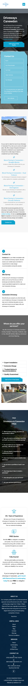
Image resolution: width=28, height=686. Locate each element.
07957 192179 (18, 657)
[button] (23, 4)
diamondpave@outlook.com (14, 661)
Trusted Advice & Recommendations (10, 370)
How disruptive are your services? (13, 477)
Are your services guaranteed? (12, 482)
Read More (14, 616)
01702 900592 (10, 657)
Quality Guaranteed (11, 374)
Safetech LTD (17, 682)
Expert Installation (10, 363)
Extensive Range (10, 366)
